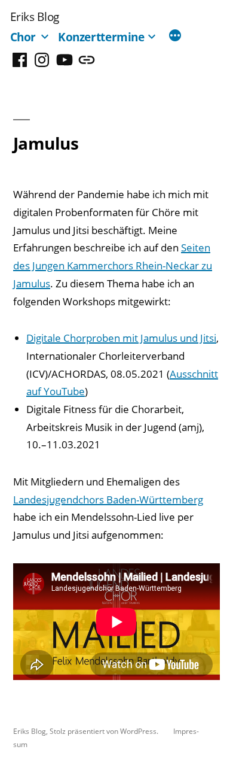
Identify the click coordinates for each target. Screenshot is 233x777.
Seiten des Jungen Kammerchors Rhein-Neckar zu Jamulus (112, 265)
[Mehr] (175, 36)
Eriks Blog (34, 16)
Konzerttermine (101, 36)
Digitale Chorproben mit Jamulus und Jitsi (121, 338)
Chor (23, 36)
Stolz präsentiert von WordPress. (105, 731)
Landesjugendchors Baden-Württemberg (108, 499)
